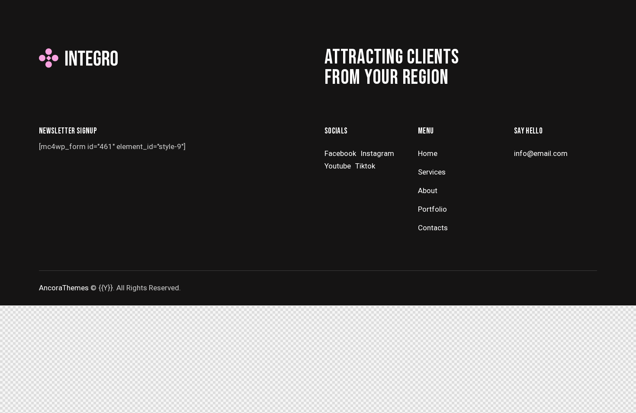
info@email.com (541, 153)
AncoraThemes (64, 287)
